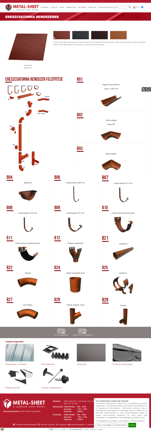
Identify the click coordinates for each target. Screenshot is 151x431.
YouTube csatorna (48, 424)
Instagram (63, 424)
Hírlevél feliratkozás (77, 424)
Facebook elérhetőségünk (26, 424)
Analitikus (125, 421)
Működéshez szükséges (108, 421)
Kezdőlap (45, 7)
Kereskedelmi (139, 421)
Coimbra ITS (76, 429)
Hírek (61, 7)
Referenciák (71, 7)
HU (137, 7)
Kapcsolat (93, 7)
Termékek (82, 7)
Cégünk (54, 7)
